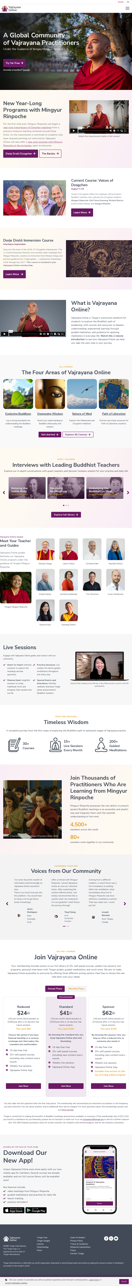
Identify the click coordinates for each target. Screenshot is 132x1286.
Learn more (94, 1279)
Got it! (124, 1281)
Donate (121, 2)
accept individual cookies (16, 1283)
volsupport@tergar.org (93, 1119)
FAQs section (67, 1109)
